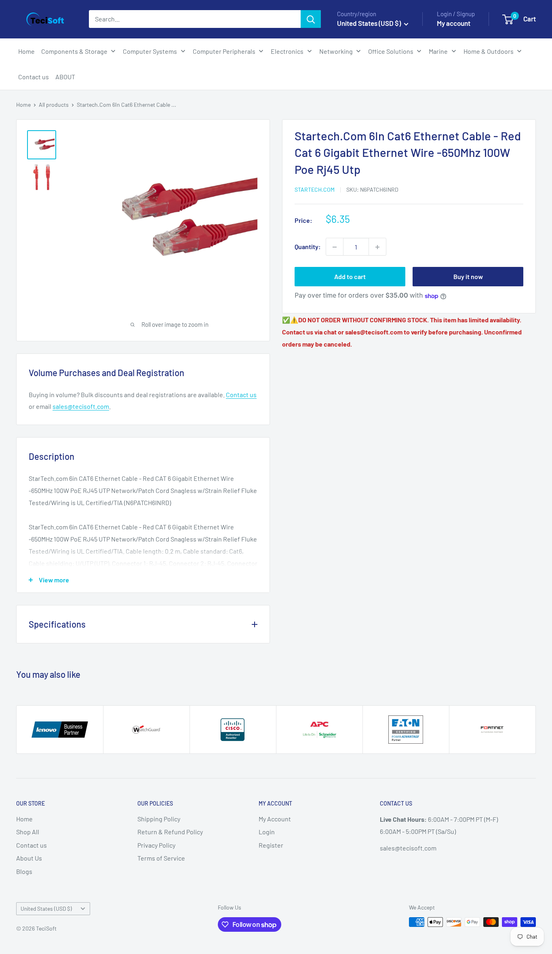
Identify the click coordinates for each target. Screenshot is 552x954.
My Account (275, 819)
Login (267, 832)
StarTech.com (315, 189)
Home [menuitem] (26, 51)
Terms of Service (161, 858)
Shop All (27, 832)
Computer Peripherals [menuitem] (224, 51)
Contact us (241, 394)
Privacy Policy (156, 845)
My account (453, 23)
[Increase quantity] (377, 247)
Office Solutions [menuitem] (390, 51)
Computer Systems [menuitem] (150, 51)
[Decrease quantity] (334, 247)
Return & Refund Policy (170, 832)
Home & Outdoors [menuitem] (489, 51)
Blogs (24, 871)
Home (23, 104)
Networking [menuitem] (336, 51)
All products (54, 104)
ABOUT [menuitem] (65, 76)
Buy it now (468, 277)
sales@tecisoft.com (81, 406)
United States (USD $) (46, 908)
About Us (29, 858)
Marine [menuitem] (438, 51)
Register (271, 845)
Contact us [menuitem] (33, 76)
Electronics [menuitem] (287, 51)
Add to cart (350, 277)
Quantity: (308, 247)
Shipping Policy (158, 819)
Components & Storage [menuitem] (74, 51)
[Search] (311, 19)
